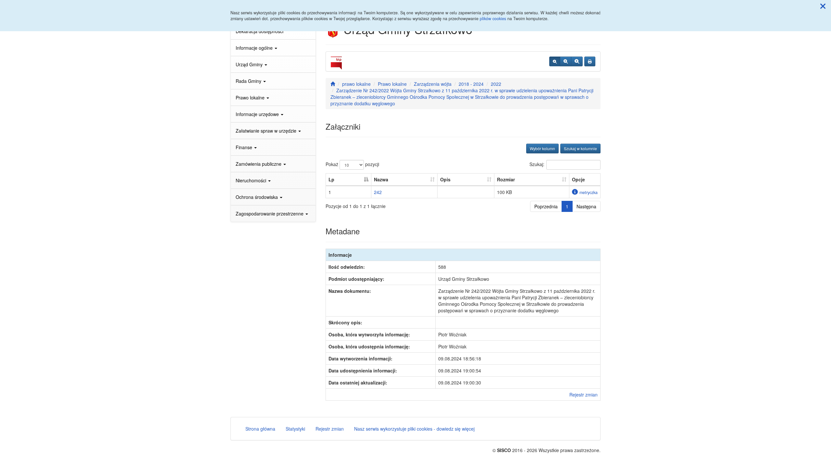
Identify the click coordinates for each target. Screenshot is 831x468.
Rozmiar (506, 179)
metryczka (588, 192)
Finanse (245, 147)
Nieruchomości (251, 180)
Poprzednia (546, 206)
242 (378, 192)
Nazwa (381, 179)
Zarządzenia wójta (433, 84)
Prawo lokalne (251, 97)
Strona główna (260, 428)
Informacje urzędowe (258, 114)
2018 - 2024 (471, 84)
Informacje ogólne (255, 48)
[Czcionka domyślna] (554, 61)
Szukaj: (536, 164)
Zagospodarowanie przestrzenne (270, 213)
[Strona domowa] (332, 84)
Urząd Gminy (250, 64)
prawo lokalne (356, 84)
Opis (445, 179)
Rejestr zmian (583, 394)
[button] (823, 6)
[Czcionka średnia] (565, 61)
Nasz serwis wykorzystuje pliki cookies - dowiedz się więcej (414, 428)
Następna (586, 206)
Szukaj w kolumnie (580, 148)
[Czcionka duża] (577, 61)
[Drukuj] (589, 61)
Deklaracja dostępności (259, 31)
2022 (496, 84)
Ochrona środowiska (257, 197)
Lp (331, 179)
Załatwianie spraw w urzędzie (267, 130)
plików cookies (493, 18)
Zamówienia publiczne (259, 164)
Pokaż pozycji (352, 164)
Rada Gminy (249, 81)
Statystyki (295, 428)
